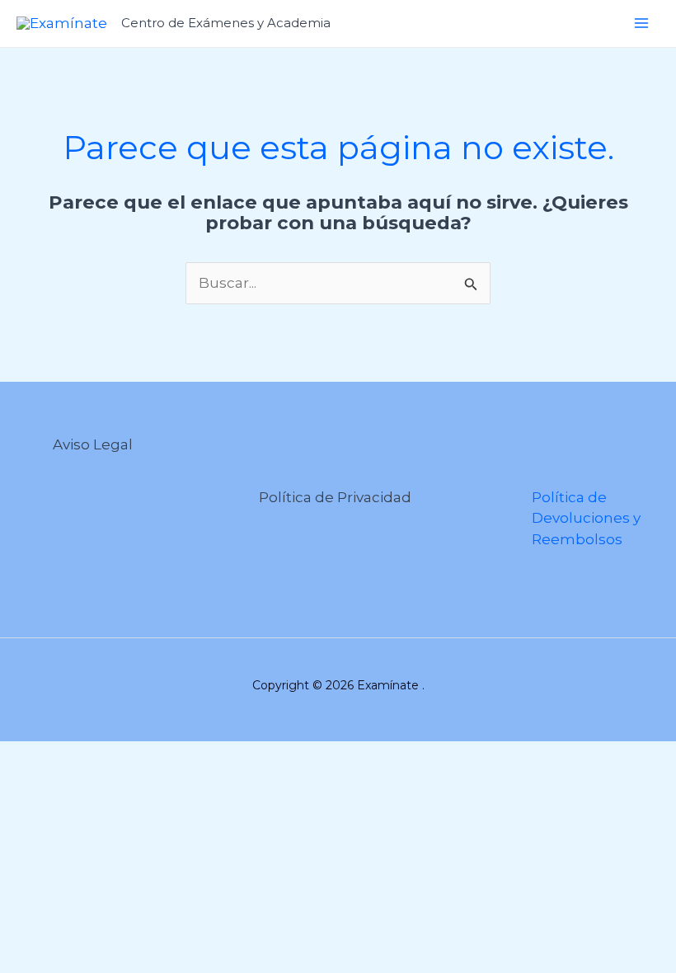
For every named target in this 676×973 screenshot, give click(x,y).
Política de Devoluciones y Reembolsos (586, 518)
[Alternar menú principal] (641, 23)
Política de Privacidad (335, 497)
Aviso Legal (93, 444)
